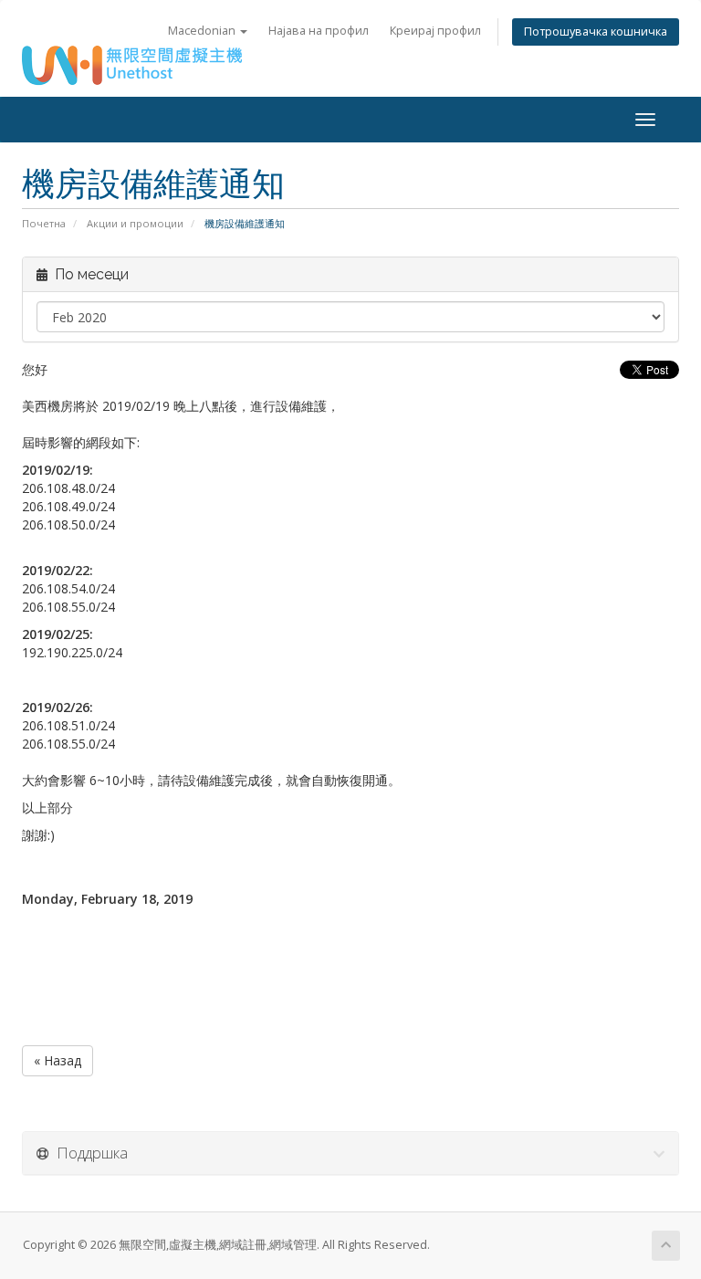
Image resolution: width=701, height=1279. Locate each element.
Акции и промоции (135, 223)
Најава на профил (318, 30)
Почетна (44, 223)
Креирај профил (435, 30)
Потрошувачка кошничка (595, 31)
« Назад (57, 1060)
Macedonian (203, 30)
